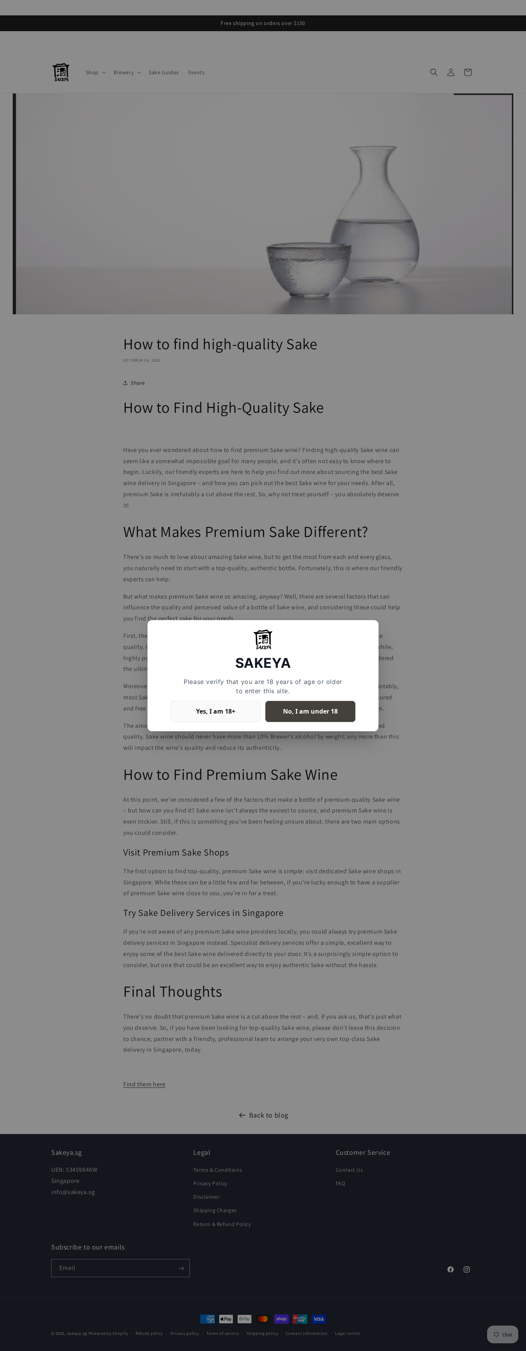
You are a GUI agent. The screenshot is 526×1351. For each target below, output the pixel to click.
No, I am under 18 (310, 711)
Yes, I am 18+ (215, 711)
